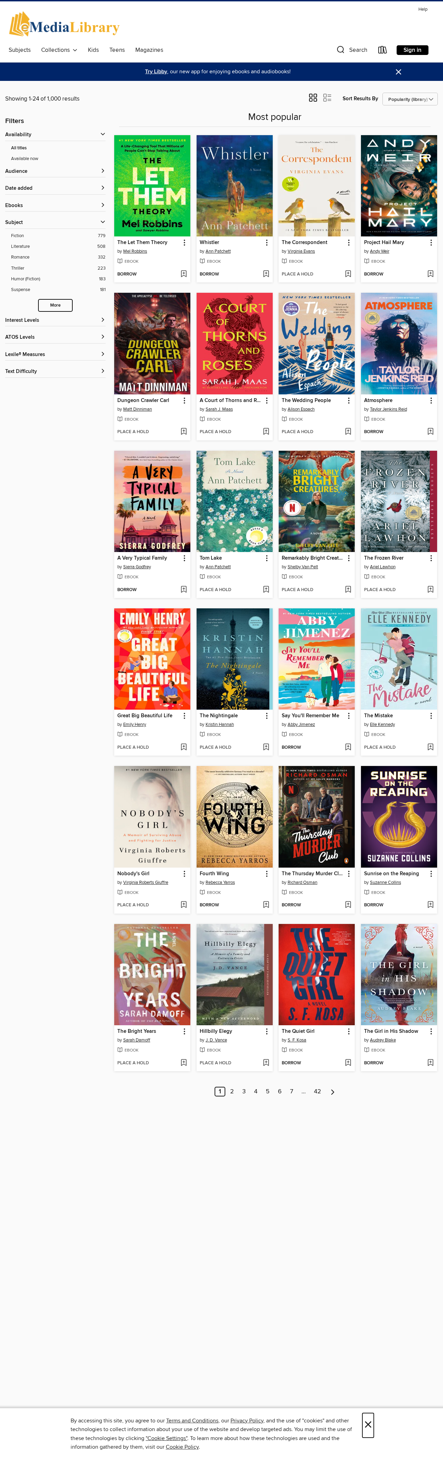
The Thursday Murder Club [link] (313, 874)
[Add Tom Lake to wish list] (266, 590)
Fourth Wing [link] (214, 874)
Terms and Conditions (192, 1420)
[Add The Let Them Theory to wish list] (183, 274)
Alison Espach (301, 409)
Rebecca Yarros (220, 882)
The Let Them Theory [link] (142, 243)
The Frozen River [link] (384, 558)
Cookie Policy (182, 1446)
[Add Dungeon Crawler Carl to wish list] (183, 432)
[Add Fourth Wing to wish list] (266, 905)
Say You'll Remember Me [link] (310, 716)
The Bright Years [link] (136, 1031)
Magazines (149, 50)
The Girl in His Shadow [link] (391, 1031)
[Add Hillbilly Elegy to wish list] (266, 1063)
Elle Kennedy (382, 724)
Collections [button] (57, 50)
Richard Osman (302, 882)
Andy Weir (379, 251)
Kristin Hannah (220, 724)
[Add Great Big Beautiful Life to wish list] (183, 747)
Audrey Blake (383, 1040)
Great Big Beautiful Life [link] (144, 716)
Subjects (20, 50)
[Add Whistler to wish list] (266, 274)
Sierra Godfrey (137, 567)
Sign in (413, 50)
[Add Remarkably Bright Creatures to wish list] (348, 590)
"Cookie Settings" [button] (166, 1438)
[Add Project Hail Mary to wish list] (430, 274)
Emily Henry (134, 724)
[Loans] (382, 51)
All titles (19, 148)
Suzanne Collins (385, 882)
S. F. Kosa (297, 1040)
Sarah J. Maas (219, 409)
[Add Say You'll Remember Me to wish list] (348, 747)
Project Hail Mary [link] (384, 243)
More (55, 305)
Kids (93, 50)
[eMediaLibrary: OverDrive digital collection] (65, 24)
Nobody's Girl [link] (133, 874)
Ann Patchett (218, 251)
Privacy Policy (246, 1420)
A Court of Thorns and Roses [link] (231, 401)
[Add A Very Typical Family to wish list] (183, 590)
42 (317, 1091)
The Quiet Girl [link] (298, 1031)
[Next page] (333, 1091)
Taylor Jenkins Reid (388, 409)
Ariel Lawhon (383, 567)
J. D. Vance (216, 1040)
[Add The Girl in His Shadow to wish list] (430, 1063)
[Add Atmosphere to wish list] (430, 432)
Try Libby (156, 71)
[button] (351, 51)
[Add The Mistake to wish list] (430, 747)
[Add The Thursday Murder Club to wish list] (348, 905)
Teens (117, 50)
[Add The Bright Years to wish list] (183, 1063)
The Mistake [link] (378, 716)
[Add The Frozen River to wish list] (430, 590)
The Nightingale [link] (219, 716)
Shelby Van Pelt (303, 567)
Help (422, 9)
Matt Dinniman (137, 409)
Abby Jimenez (301, 724)
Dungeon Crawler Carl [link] (143, 401)
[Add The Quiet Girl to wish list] (348, 1063)
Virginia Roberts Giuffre (145, 882)
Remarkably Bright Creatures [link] (313, 558)
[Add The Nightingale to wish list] (266, 747)
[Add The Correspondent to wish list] (348, 274)
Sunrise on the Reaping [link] (391, 874)
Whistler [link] (209, 243)
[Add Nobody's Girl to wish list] (183, 905)
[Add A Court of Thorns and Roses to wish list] (266, 432)
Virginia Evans (301, 251)
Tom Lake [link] (211, 558)
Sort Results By (360, 98)
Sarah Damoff (136, 1040)
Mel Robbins (135, 251)
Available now (24, 158)
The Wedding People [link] (306, 401)
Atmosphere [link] (378, 401)
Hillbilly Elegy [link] (216, 1031)
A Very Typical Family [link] (142, 558)
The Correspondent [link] (304, 243)
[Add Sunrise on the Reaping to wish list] (430, 905)
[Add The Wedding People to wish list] (348, 432)
